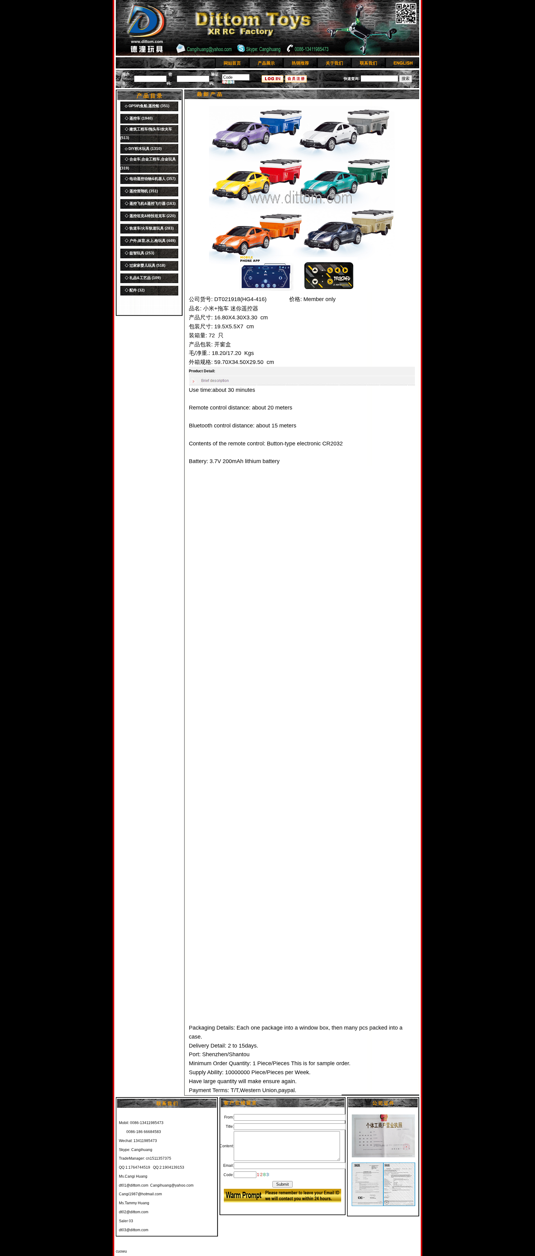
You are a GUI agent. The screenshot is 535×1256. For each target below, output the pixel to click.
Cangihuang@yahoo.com (172, 1185)
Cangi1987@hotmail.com (140, 1194)
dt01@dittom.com (133, 1185)
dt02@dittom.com (133, 1212)
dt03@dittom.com (133, 1230)
